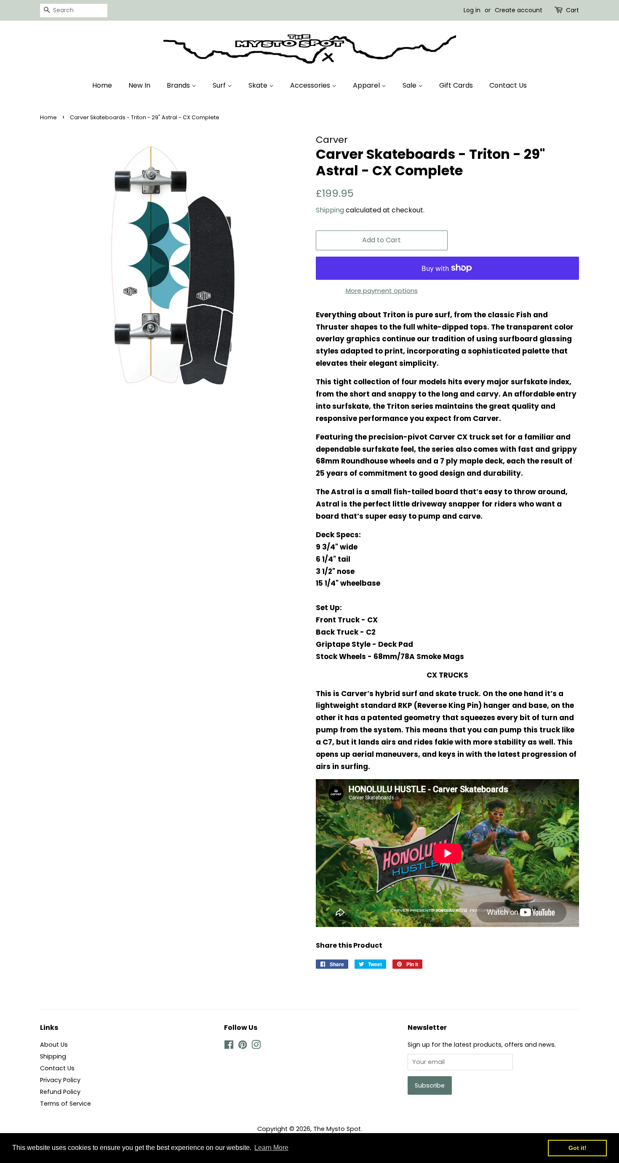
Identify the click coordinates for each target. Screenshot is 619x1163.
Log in (472, 10)
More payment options (382, 290)
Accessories (311, 85)
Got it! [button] (577, 1147)
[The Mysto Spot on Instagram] (256, 1046)
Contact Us (508, 85)
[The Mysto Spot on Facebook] (229, 1046)
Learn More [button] (271, 1147)
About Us (54, 1044)
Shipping (330, 210)
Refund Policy (60, 1092)
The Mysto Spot (337, 1129)
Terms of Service (65, 1103)
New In (139, 85)
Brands (179, 85)
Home (102, 85)
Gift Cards (456, 85)
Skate (258, 85)
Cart (572, 10)
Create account (518, 10)
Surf (220, 85)
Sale (410, 85)
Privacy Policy (60, 1080)
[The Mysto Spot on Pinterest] (242, 1046)
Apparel (367, 85)
